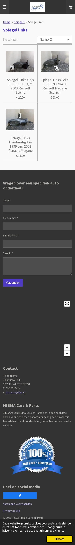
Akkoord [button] (59, 539)
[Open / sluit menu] (4, 7)
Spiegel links (36, 22)
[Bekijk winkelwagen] (70, 7)
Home (6, 22)
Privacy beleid (11, 511)
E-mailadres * (11, 235)
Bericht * (8, 253)
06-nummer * (10, 218)
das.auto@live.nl (15, 392)
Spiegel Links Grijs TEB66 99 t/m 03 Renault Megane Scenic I (54, 86)
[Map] (37, 328)
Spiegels (19, 22)
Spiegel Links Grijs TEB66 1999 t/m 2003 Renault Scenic (20, 86)
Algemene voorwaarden (17, 504)
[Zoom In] (67, 347)
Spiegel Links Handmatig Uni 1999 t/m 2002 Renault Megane (20, 144)
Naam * (7, 200)
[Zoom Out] (67, 353)
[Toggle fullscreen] (67, 304)
